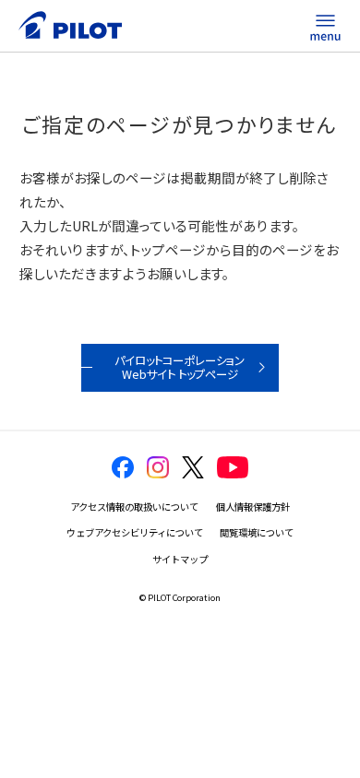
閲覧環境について (257, 532)
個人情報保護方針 (253, 506)
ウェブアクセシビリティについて (134, 532)
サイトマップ (180, 559)
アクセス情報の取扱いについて (134, 506)
